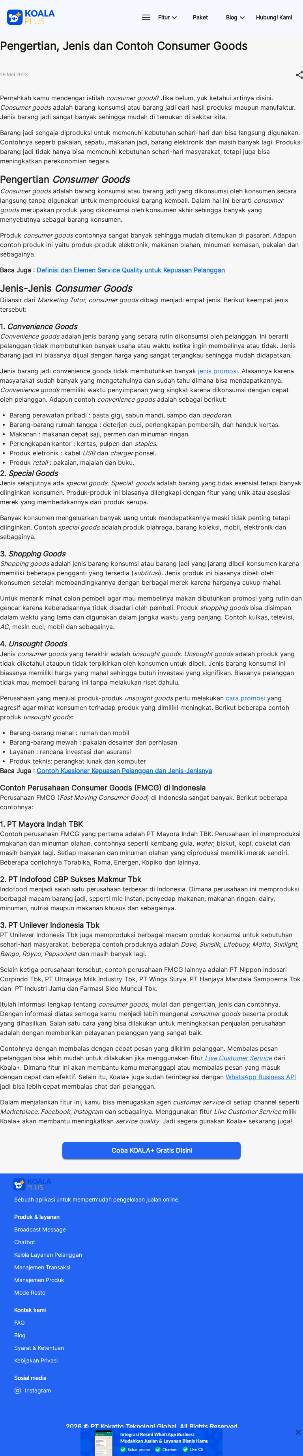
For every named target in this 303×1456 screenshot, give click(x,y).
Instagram (38, 1390)
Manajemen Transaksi (42, 1267)
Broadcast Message (40, 1229)
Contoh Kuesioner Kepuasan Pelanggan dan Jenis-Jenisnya (124, 771)
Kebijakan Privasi (36, 1360)
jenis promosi (218, 371)
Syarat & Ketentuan (39, 1348)
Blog (20, 1335)
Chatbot (24, 1242)
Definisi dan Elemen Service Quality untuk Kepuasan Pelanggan (131, 270)
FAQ (19, 1322)
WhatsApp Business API (261, 1077)
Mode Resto (29, 1292)
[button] (167, 17)
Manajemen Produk (39, 1280)
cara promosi (245, 698)
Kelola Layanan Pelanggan (48, 1255)
